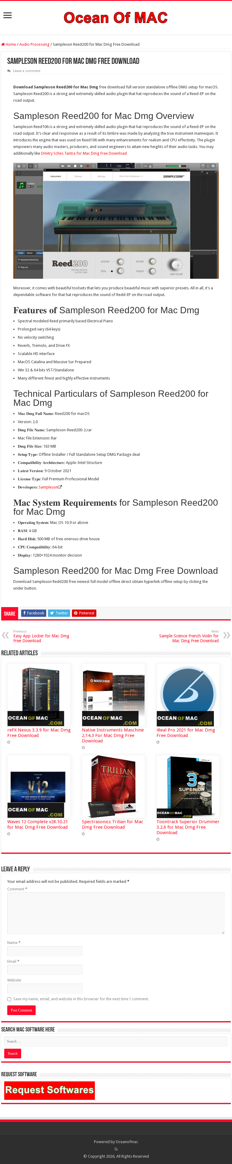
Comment (17, 889)
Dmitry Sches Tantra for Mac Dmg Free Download (84, 153)
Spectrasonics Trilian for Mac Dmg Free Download (112, 824)
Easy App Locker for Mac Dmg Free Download (41, 636)
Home (10, 44)
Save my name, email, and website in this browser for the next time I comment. (81, 999)
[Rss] (116, 1149)
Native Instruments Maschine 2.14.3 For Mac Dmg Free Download (113, 735)
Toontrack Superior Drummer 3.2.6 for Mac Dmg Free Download (188, 827)
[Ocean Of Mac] (116, 16)
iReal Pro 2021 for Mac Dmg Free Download (185, 732)
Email (13, 961)
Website (14, 980)
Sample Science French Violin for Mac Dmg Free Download (189, 636)
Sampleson (48, 487)
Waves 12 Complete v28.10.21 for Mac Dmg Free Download (37, 824)
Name (14, 942)
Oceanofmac (127, 1141)
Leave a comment (26, 71)
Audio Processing (34, 44)
